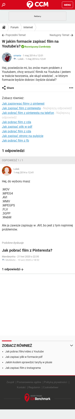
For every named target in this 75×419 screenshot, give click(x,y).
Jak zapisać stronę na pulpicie (22, 136)
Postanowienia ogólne (29, 382)
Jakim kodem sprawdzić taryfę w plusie (28, 362)
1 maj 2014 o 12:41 (36, 59)
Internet (28, 27)
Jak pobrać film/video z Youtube (24, 351)
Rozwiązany (31, 46)
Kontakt (21, 387)
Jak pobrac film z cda (16, 122)
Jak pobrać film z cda (16, 131)
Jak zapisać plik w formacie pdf (23, 356)
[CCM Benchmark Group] (37, 398)
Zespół (10, 382)
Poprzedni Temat (16, 35)
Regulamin (34, 387)
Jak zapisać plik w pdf (17, 127)
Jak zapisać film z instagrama (23, 367)
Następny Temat (59, 35)
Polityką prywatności (55, 382)
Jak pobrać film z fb (15, 140)
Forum (14, 27)
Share (10, 87)
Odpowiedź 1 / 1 (12, 160)
